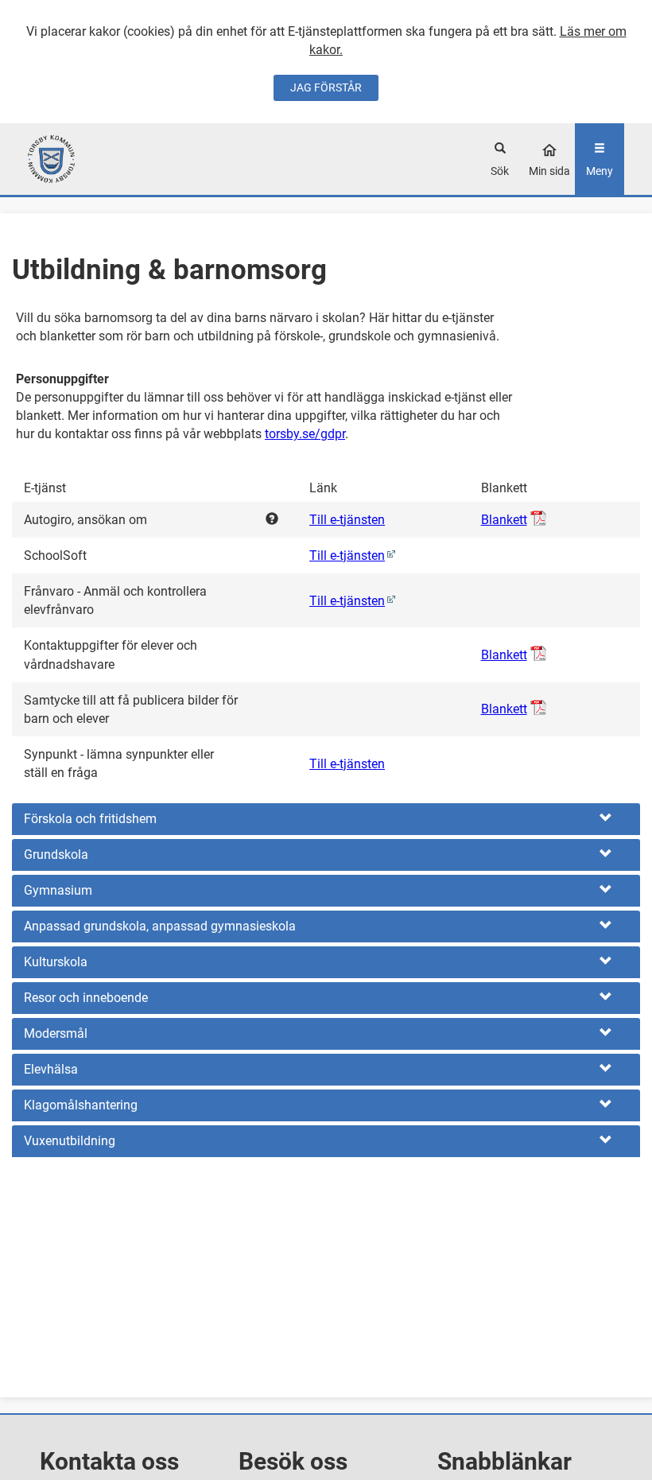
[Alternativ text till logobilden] (102, 159)
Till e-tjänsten (347, 519)
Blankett (504, 519)
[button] (326, 819)
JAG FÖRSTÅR (326, 87)
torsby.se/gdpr (305, 433)
